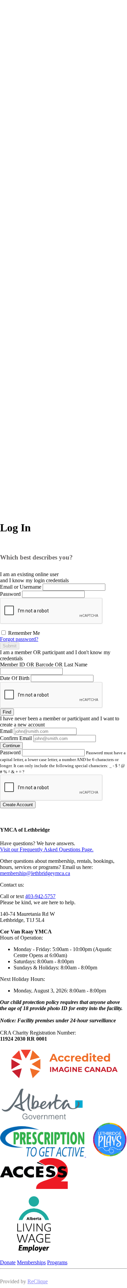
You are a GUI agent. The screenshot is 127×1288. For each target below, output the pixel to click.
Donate (8, 1262)
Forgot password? (19, 639)
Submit (10, 645)
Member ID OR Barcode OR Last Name (43, 664)
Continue (11, 745)
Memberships (31, 1262)
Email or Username (20, 587)
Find (7, 712)
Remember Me (23, 633)
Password (10, 594)
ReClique (37, 1281)
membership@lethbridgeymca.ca (35, 873)
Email (6, 731)
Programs (57, 1262)
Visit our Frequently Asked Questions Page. (46, 849)
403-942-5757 (40, 896)
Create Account (18, 804)
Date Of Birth (14, 678)
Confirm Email (16, 738)
